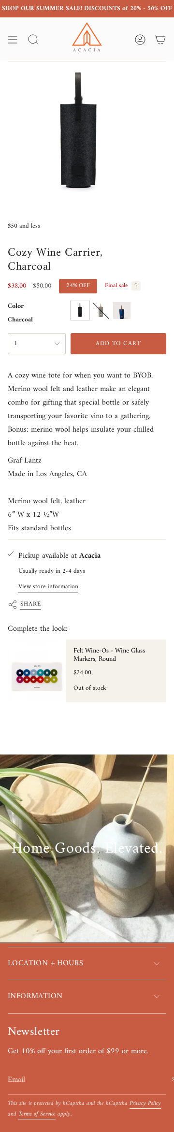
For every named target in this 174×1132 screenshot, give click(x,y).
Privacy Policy (145, 1103)
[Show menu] (12, 39)
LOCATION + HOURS (45, 963)
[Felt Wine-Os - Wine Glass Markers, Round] (37, 670)
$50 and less (24, 226)
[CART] (160, 39)
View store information (48, 586)
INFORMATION (35, 996)
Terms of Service (37, 1114)
